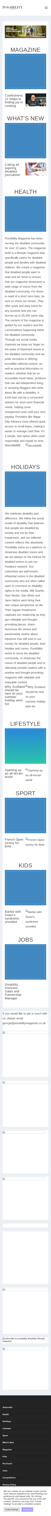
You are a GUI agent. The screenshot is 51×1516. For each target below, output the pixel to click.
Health (6, 1414)
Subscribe (34, 1272)
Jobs (5, 1471)
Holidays (7, 1421)
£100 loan (11, 397)
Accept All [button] (27, 1509)
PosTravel (7, 1463)
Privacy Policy (9, 1485)
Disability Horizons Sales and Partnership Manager (13, 991)
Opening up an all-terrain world (14, 773)
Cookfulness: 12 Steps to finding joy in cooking (14, 101)
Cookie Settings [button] (11, 1509)
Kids (5, 1456)
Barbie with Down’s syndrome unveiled (13, 917)
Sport (5, 1435)
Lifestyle (7, 1428)
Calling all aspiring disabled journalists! (12, 170)
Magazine (7, 1449)
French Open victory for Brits (14, 843)
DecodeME (13, 445)
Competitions (9, 1477)
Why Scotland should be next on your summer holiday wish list (15, 695)
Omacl (31, 301)
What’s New (8, 1442)
